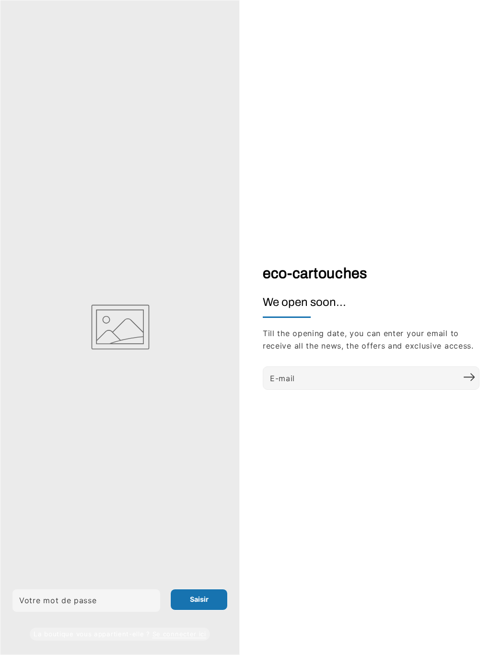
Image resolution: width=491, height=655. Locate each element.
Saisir (199, 599)
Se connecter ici (179, 634)
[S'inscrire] (468, 376)
